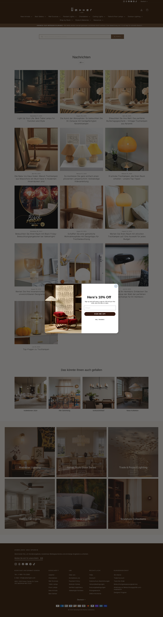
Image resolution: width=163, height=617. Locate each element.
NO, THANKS (99, 319)
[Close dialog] (116, 286)
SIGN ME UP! (100, 314)
